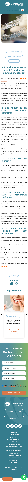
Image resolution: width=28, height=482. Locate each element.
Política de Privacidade (14, 447)
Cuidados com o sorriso (14, 56)
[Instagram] (12, 426)
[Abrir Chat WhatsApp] (24, 477)
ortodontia (14, 61)
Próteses (14, 463)
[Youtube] (16, 426)
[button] (22, 10)
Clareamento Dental (14, 455)
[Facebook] (8, 426)
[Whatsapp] (20, 426)
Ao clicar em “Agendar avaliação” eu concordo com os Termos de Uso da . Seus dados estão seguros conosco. (15, 385)
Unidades (14, 432)
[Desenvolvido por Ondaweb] (25, 474)
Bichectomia (14, 453)
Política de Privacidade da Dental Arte (12, 386)
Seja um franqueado (14, 439)
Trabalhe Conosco (14, 444)
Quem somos (14, 437)
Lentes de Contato (14, 460)
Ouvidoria (14, 442)
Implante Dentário (14, 458)
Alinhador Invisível (13, 51)
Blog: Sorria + (14, 434)
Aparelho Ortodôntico (14, 450)
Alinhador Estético (13, 316)
